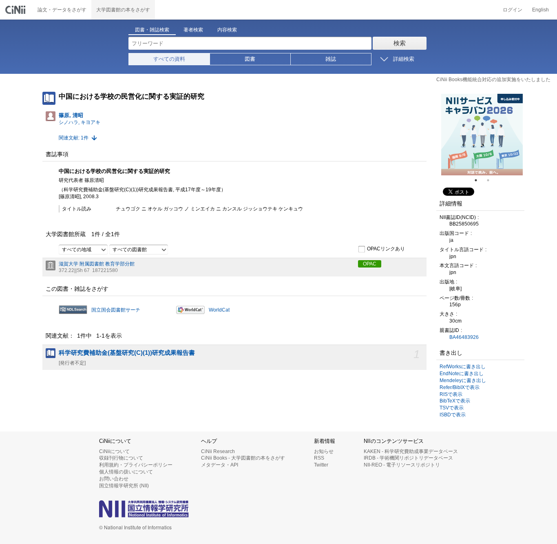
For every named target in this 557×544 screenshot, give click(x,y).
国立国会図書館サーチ (115, 310)
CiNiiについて (114, 451)
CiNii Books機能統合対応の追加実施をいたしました (493, 79)
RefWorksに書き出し (463, 366)
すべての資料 (169, 59)
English (540, 10)
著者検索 (193, 30)
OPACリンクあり (386, 249)
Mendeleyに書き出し (463, 380)
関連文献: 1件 (73, 138)
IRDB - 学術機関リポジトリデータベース (408, 458)
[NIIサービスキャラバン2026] (482, 134)
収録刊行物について (121, 458)
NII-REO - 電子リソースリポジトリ (402, 465)
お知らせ (324, 451)
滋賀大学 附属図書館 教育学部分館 (97, 264)
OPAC (369, 264)
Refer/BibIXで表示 (460, 387)
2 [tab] (491, 180)
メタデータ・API (219, 465)
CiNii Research (218, 451)
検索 (399, 43)
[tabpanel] (482, 134)
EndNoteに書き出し (462, 373)
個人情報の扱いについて (126, 472)
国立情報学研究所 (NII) (124, 486)
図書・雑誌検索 (152, 30)
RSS (319, 458)
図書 (250, 59)
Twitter (321, 465)
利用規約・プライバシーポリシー (135, 465)
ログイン (512, 10)
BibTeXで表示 (455, 401)
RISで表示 (451, 394)
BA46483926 (464, 337)
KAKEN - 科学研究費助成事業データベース (411, 451)
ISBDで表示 (453, 415)
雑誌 (330, 59)
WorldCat (219, 310)
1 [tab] (479, 180)
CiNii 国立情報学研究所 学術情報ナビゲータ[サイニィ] (16, 10)
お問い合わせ (113, 479)
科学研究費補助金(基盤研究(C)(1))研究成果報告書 (127, 352)
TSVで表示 (452, 408)
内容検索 (227, 30)
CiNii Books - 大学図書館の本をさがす (243, 458)
